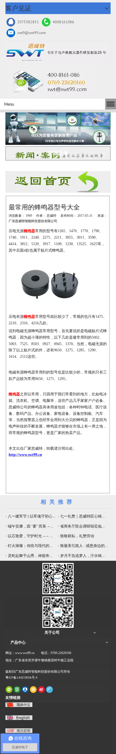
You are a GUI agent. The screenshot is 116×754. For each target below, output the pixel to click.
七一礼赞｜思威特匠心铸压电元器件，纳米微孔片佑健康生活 (84, 516)
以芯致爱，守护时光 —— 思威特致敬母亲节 (32, 535)
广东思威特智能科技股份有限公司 (33, 221)
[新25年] (58, 52)
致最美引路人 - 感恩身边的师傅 (84, 545)
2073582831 (28, 21)
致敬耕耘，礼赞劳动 (77, 535)
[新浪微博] (41, 689)
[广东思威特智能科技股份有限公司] (52, 81)
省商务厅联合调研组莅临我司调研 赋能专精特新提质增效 (84, 526)
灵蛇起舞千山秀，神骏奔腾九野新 (32, 555)
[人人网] (25, 689)
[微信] (9, 689)
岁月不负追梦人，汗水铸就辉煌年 (84, 555)
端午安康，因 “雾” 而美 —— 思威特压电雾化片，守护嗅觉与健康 (32, 526)
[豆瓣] (17, 689)
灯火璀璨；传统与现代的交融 (32, 545)
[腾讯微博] (49, 689)
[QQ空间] (33, 689)
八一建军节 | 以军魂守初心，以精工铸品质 (32, 516)
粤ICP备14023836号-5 (21, 677)
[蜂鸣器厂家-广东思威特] (58, 182)
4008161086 (63, 21)
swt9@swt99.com (31, 32)
